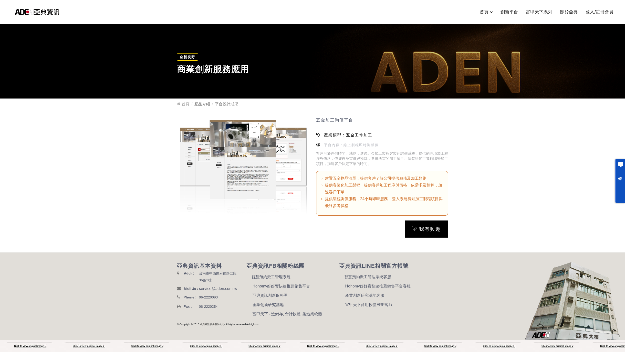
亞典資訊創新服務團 (270, 295)
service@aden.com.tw (218, 288)
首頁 (484, 11)
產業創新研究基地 (268, 305)
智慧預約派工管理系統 (271, 277)
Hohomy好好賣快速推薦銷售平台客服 (378, 286)
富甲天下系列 (539, 11)
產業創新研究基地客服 (364, 295)
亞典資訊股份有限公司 (212, 324)
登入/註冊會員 (599, 11)
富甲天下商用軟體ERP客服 (369, 305)
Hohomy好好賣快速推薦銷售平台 (281, 286)
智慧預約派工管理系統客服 (367, 277)
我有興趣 (429, 229)
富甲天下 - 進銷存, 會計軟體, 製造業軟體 (287, 314)
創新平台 (509, 11)
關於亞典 (569, 11)
